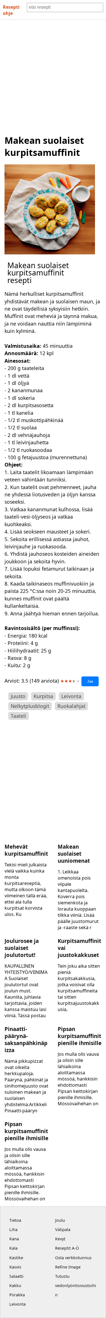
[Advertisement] (53, 75)
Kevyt (60, 1238)
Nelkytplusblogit (30, 706)
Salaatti (16, 1276)
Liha (13, 1229)
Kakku (15, 1285)
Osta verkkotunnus (73, 1257)
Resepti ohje (11, 10)
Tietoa (15, 1220)
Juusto (18, 696)
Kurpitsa (43, 696)
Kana (14, 1238)
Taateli (18, 715)
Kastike (16, 1257)
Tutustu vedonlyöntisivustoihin (75, 1285)
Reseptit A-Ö (67, 1248)
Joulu (60, 1220)
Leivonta (71, 696)
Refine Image (68, 1267)
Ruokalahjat (71, 706)
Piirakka (17, 1294)
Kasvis (15, 1267)
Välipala (62, 1229)
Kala (13, 1248)
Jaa (90, 681)
